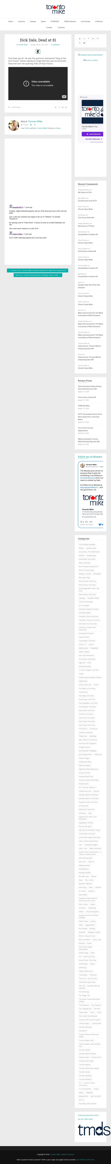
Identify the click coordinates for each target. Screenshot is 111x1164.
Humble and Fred (85, 791)
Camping (82, 598)
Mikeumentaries (84, 865)
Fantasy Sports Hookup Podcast (90, 677)
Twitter (96, 1089)
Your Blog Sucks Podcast (87, 1104)
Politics (81, 912)
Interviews (82, 813)
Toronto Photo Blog (86, 1061)
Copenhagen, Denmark (87, 641)
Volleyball (89, 1092)
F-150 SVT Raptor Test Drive (89, 670)
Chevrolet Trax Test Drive (88, 624)
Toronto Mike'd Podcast (87, 1054)
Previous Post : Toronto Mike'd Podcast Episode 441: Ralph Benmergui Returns (39, 270)
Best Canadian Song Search (88, 566)
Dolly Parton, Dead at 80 (87, 251)
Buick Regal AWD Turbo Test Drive (89, 589)
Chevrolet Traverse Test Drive (89, 620)
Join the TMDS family (85, 1119)
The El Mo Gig (84, 992)
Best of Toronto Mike (86, 570)
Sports (92, 964)
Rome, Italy (97, 940)
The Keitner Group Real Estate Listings (89, 1000)
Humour (96, 791)
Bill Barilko (97, 574)
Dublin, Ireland (84, 652)
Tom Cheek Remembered (88, 1016)
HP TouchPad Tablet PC (87, 787)
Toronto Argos (84, 1023)
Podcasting (92, 908)
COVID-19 (82, 644)
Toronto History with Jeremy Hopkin (89, 1035)
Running (81, 943)
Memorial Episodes (85, 858)
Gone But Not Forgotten (87, 743)
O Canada (82, 891)
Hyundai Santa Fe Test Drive (89, 798)
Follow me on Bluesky (90, 456)
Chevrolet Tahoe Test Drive (88, 616)
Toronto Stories (84, 1072)
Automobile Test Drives (87, 559)
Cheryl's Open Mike (85, 209)
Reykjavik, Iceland (94, 932)
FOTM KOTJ (83, 729)
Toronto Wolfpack (85, 1079)
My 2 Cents (89, 880)
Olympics (91, 891)
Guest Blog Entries (85, 754)
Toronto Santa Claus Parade (89, 1068)
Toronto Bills (96, 1023)
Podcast (33, 21)
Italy (89, 813)
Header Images (84, 758)
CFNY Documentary (86, 602)
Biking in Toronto (85, 574)
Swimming (82, 967)
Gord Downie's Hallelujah (87, 751)
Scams (89, 943)
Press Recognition (92, 912)
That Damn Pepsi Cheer (87, 982)
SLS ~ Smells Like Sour (87, 956)
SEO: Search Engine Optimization (85, 948)
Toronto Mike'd (42, 128)
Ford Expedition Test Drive (88, 703)
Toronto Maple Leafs (86, 1040)
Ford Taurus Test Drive (87, 725)
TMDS (27, 128)
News (91, 887)
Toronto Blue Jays (85, 1027)
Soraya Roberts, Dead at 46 (88, 234)
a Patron (58, 128)
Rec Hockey (83, 929)
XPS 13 (81, 1100)
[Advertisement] (94, 77)
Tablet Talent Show (85, 971)
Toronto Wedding (85, 1076)
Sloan (93, 953)
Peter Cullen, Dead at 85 (87, 397)
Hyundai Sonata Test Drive (88, 802)
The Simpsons (84, 1005)
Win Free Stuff (96, 1096)
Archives (21, 21)
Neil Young (82, 887)
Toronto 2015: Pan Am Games (89, 1020)
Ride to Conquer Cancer (87, 936)
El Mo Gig (99, 21)
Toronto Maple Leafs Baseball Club (89, 1045)
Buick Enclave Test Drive (87, 581)
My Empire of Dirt (85, 192)
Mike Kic (91, 862)
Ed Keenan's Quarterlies (87, 659)
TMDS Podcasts (70, 21)
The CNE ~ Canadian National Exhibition (89, 987)
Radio (81, 925)
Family (81, 674)
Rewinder (82, 932)
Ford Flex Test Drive (86, 714)
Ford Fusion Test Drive (87, 721)
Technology (83, 975)
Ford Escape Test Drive (87, 699)
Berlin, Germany (84, 563)
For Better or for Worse (87, 688)
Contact (49, 27)
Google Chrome (84, 747)
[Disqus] (38, 172)
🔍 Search (61, 27)
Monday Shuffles (85, 873)
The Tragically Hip (85, 1009)
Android (81, 555)
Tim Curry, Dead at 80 (86, 218)
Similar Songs (83, 953)
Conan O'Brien (84, 637)
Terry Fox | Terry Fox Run (88, 978)
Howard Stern (83, 784)
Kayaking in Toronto (86, 823)
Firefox (96, 685)
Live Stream (85, 21)
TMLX (92, 1012)
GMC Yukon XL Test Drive (88, 740)
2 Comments (55, 45)
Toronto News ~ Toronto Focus (90, 1057)
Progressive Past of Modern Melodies (89, 916)
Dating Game (83, 648)
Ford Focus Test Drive (86, 718)
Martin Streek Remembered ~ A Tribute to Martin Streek (90, 853)
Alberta (81, 548)
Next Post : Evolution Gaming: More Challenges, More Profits (37, 275)
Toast (99, 1012)
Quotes (93, 921)
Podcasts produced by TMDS (88, 1115)
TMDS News (83, 1012)
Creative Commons (67, 1154)
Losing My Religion (91, 845)
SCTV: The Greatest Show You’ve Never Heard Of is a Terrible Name (90, 416)
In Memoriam (15, 107)
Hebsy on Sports (84, 765)
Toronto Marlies (84, 1050)
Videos (81, 1092)
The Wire (97, 1009)
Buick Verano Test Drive (87, 594)
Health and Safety (85, 762)
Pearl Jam (82, 908)
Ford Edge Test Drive (86, 696)
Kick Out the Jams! (85, 826)
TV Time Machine (85, 1089)
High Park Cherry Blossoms (88, 769)
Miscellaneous (84, 869)
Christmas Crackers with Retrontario (87, 628)
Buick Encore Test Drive (87, 585)
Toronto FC (83, 1031)
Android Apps (91, 555)
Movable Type (84, 876)
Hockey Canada (84, 773)
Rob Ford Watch (84, 940)
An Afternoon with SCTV (87, 201)
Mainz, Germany (95, 848)
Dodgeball (94, 648)
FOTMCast (93, 729)
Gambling (93, 736)
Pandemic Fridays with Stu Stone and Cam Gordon (88, 899)
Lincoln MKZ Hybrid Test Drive (89, 837)
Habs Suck (98, 754)
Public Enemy (83, 921)
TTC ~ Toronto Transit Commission (87, 1084)
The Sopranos (96, 1005)
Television (93, 975)
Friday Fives (83, 736)
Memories (82, 862)
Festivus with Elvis (85, 685)
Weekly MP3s (83, 1096)
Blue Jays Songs (84, 577)
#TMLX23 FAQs (84, 406)
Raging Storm (90, 925)
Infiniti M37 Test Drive (86, 809)
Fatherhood (83, 681)
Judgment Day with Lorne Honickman (88, 818)
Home (10, 21)
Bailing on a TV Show (86, 226)
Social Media (83, 964)
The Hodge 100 (84, 995)
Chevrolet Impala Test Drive (88, 609)
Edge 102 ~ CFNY (85, 663)
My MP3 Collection (85, 884)
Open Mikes (83, 895)
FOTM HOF (55, 21)
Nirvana (98, 887)
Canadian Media (93, 598)
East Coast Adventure (86, 655)
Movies (93, 876)
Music (81, 880)
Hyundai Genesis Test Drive (88, 795)
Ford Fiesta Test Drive (86, 710)
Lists (80, 845)
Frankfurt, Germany (85, 732)
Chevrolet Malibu (85, 613)
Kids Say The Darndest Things (89, 830)
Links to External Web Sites (88, 841)
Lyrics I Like (83, 848)
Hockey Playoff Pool (86, 776)
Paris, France (83, 904)
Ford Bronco (83, 692)
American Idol (91, 548)
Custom (91, 644)
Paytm (92, 904)
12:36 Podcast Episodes (87, 544)
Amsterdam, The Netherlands (89, 552)
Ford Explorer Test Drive (87, 707)
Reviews (92, 929)
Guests (43, 21)
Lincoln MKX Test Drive (87, 834)
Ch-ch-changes (84, 605)
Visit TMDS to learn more (85, 1160)
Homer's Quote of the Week (89, 780)
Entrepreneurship (85, 666)
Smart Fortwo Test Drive (87, 960)
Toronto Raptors (85, 1065)
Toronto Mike (22, 45)
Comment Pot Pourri (86, 633)
